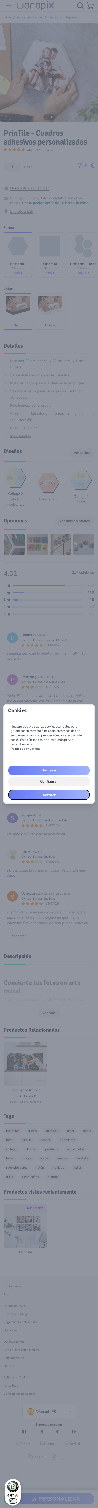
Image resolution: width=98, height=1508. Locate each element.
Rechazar (49, 770)
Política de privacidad (26, 749)
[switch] (13, 1501)
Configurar (49, 781)
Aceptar (49, 794)
